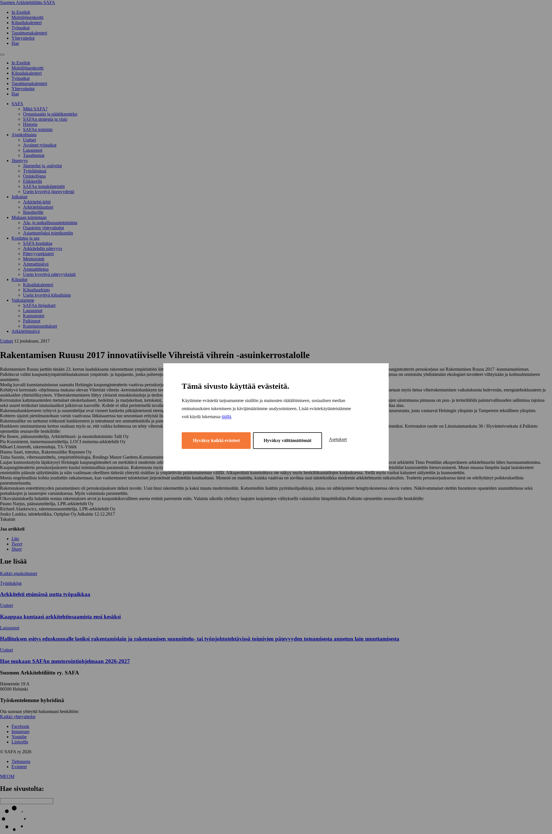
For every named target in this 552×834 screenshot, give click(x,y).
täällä (226, 416)
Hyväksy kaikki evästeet (216, 440)
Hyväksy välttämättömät (287, 440)
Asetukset (338, 439)
